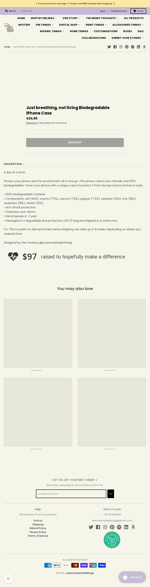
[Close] (123, 252)
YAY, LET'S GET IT (101, 307)
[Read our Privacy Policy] (119, 329)
